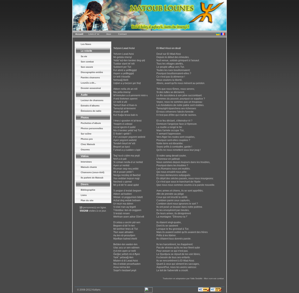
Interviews (86, 162)
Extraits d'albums (90, 105)
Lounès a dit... (88, 83)
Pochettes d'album (91, 123)
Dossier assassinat (91, 88)
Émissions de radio (91, 111)
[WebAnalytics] (149, 291)
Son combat (87, 61)
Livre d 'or (93, 34)
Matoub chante (89, 167)
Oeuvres (85, 149)
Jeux (108, 34)
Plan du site (87, 200)
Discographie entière (92, 72)
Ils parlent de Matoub (92, 177)
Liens (84, 195)
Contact (122, 34)
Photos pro (87, 139)
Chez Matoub (88, 144)
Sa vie (84, 56)
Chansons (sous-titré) (92, 172)
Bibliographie (88, 190)
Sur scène (86, 133)
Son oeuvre (87, 67)
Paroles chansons (90, 77)
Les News (86, 44)
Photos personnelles (92, 128)
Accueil (79, 34)
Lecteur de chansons (92, 100)
